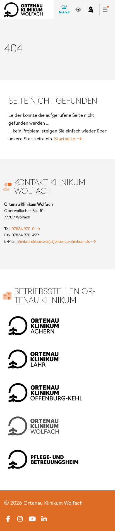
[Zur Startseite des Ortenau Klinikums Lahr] (33, 358)
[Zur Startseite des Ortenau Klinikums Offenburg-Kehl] (45, 392)
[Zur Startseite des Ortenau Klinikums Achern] (33, 325)
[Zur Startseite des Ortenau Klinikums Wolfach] (23, 9)
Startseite (64, 138)
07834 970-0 (23, 228)
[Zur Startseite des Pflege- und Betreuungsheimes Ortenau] (43, 459)
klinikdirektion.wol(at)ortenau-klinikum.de (53, 241)
